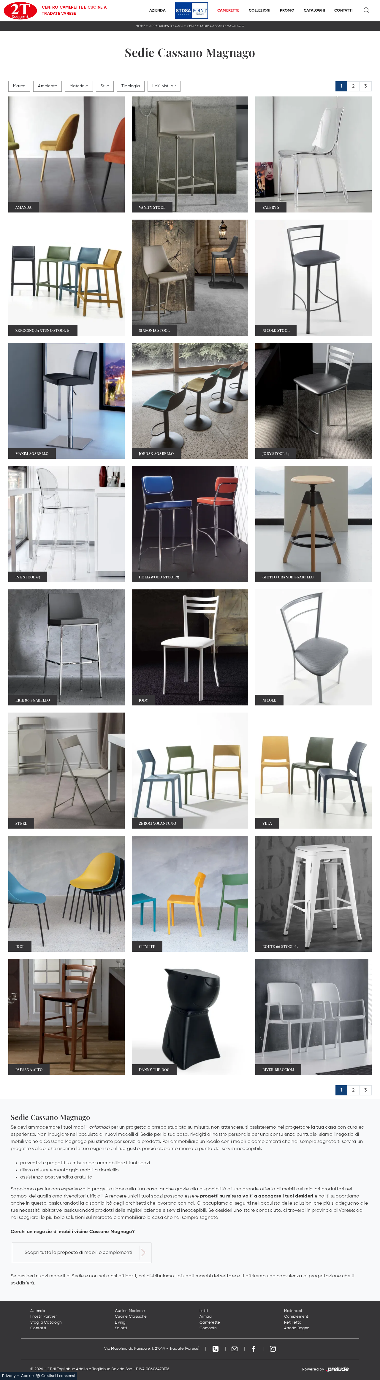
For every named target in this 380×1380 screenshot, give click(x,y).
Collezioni (259, 10)
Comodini (208, 1328)
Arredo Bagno (296, 1328)
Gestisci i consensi (58, 1376)
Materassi (293, 1311)
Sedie (191, 26)
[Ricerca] (367, 10)
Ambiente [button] (47, 86)
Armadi (206, 1317)
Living (120, 1323)
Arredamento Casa (166, 26)
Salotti (121, 1328)
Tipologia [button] (130, 86)
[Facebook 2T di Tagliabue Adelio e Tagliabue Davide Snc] (254, 1349)
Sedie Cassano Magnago (222, 26)
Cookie (27, 1376)
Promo (287, 10)
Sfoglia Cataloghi (46, 1323)
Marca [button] (19, 86)
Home (140, 26)
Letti (204, 1311)
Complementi (296, 1317)
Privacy (9, 1376)
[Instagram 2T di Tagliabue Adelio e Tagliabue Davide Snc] (273, 1349)
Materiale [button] (78, 86)
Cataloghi (314, 10)
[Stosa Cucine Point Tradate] (191, 10)
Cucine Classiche (131, 1317)
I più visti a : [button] (164, 86)
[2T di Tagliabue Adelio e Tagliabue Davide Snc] (20, 10)
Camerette (228, 10)
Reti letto (293, 1323)
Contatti (343, 10)
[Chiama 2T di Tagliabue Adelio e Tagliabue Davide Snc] (216, 1349)
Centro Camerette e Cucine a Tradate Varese (74, 10)
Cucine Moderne (130, 1311)
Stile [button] (105, 86)
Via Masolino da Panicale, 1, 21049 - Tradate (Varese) (151, 1349)
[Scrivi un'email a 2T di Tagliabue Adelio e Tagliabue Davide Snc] (235, 1349)
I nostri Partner (43, 1317)
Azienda (157, 10)
